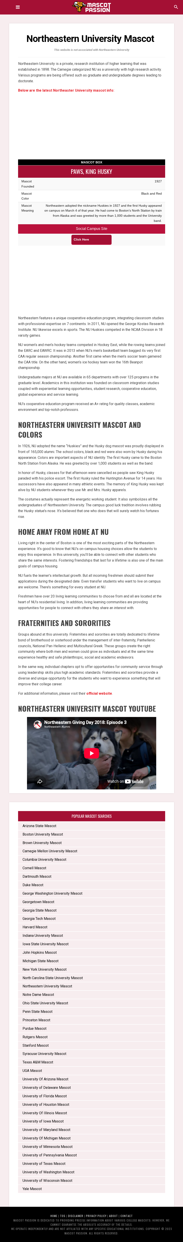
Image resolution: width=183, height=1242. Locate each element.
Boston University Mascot (43, 834)
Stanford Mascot (36, 1045)
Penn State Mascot (37, 1011)
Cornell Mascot (34, 868)
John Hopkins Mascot (40, 952)
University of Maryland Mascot (46, 1130)
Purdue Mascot (34, 1028)
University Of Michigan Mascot (47, 1138)
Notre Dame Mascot (38, 995)
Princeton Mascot (36, 1020)
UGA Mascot (32, 1071)
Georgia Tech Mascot (39, 919)
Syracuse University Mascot (44, 1054)
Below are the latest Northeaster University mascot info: (66, 90)
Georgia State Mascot (39, 910)
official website (99, 693)
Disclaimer (75, 1216)
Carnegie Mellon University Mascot (50, 851)
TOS (62, 1216)
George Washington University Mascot (52, 893)
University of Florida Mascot (45, 1096)
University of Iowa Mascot (43, 1121)
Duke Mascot (33, 885)
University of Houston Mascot (46, 1104)
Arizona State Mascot (39, 826)
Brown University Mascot (42, 843)
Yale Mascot (32, 1189)
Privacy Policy (96, 1216)
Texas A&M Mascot (38, 1062)
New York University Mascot (45, 969)
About (113, 1216)
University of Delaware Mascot (47, 1087)
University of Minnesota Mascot (48, 1147)
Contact (127, 1216)
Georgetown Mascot (38, 902)
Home (53, 1216)
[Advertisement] (91, 128)
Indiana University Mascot (43, 935)
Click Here (81, 239)
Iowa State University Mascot (46, 944)
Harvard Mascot (35, 927)
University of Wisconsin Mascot (47, 1180)
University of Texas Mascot (44, 1164)
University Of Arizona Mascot (45, 1079)
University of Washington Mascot (48, 1172)
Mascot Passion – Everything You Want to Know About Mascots (91, 6)
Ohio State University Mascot (45, 1003)
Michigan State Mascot (40, 961)
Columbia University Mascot (44, 859)
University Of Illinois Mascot (45, 1113)
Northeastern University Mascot (48, 986)
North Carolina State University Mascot (53, 978)
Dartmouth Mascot (37, 876)
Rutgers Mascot (35, 1037)
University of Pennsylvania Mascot (50, 1155)
